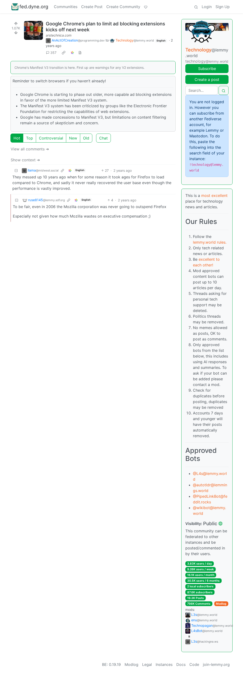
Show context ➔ (25, 160)
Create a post (207, 79)
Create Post (92, 6)
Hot (17, 138)
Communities (65, 6)
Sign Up (222, 6)
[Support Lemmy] (145, 6)
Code (194, 664)
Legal (147, 664)
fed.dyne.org (33, 6)
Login (207, 6)
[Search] (196, 6)
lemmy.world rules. (209, 242)
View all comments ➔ (30, 149)
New (73, 138)
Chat (103, 138)
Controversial (51, 138)
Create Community (123, 6)
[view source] (80, 52)
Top (29, 138)
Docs (181, 664)
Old (86, 138)
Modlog (221, 603)
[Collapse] (16, 170)
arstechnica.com (58, 35)
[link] (64, 52)
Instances (164, 664)
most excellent (214, 195)
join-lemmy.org (216, 664)
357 (53, 53)
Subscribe (207, 68)
